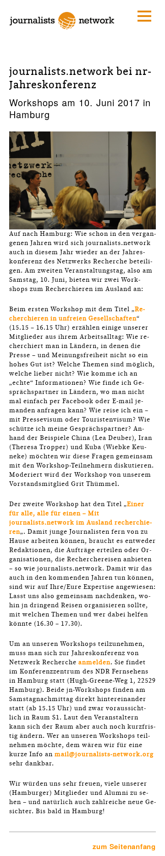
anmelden (94, 662)
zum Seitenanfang (124, 846)
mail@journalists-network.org (104, 754)
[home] (62, 33)
